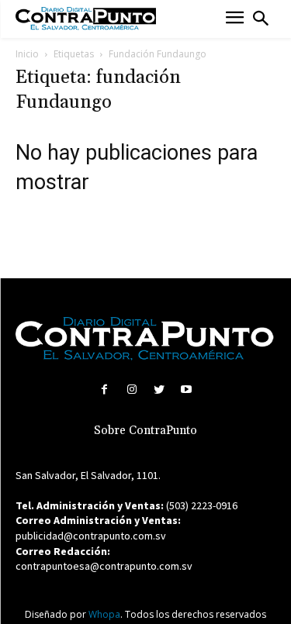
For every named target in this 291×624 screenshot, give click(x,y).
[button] (260, 18)
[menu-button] (235, 19)
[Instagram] (131, 389)
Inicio (27, 53)
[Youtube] (186, 389)
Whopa (104, 614)
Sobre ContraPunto (145, 430)
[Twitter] (159, 389)
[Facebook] (104, 389)
